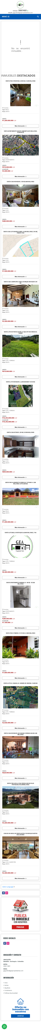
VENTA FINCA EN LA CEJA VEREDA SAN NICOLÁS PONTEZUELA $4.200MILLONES (20, 784)
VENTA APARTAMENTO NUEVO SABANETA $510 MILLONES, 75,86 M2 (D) (20, 131)
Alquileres (7, 988)
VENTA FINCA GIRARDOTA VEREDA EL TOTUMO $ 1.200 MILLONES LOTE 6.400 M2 (20, 483)
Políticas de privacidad (11, 993)
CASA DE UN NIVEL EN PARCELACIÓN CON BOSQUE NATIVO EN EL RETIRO (20, 834)
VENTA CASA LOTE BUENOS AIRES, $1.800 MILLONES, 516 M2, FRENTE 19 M (20, 232)
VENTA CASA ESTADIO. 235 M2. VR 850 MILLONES (20, 432)
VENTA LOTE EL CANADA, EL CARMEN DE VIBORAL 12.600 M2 (20, 683)
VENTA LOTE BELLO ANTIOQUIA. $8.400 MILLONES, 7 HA (20, 532)
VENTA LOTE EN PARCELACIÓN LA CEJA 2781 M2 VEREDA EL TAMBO (20, 332)
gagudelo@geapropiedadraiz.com (13, 971)
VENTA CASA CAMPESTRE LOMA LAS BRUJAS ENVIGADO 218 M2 (20, 282)
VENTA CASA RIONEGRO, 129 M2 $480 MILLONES (20, 181)
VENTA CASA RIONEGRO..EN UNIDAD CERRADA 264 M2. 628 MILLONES (20, 734)
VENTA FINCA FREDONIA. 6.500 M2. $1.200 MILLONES (20, 81)
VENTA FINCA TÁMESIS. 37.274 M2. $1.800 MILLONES (20, 633)
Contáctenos (8, 990)
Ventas (6, 985)
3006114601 (22, 10)
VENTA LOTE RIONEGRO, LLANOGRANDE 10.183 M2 (20, 382)
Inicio (6, 983)
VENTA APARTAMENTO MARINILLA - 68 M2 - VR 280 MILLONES (20, 583)
